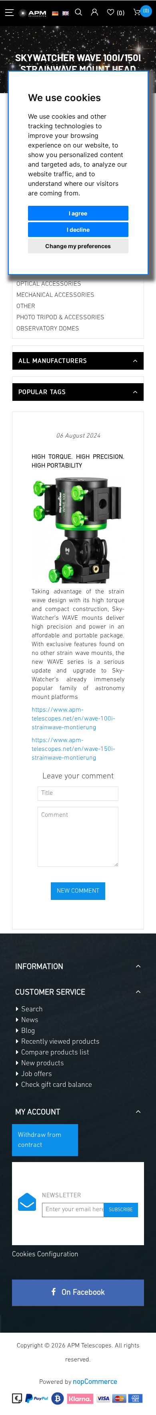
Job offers (36, 1074)
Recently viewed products (60, 1042)
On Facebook (82, 1293)
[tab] (78, 361)
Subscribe (121, 1210)
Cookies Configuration (45, 1254)
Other (25, 306)
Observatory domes (47, 329)
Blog (27, 1031)
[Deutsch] (55, 13)
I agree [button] (78, 213)
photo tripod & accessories (60, 317)
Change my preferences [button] (78, 246)
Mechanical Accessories (55, 295)
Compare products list (54, 1053)
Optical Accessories (48, 284)
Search (31, 1009)
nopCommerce (95, 1382)
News (29, 1020)
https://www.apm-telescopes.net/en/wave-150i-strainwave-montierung (73, 749)
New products (42, 1063)
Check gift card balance (56, 1085)
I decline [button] (78, 229)
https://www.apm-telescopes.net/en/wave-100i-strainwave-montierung (73, 719)
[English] (65, 13)
